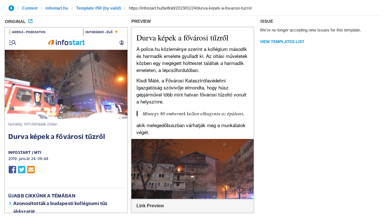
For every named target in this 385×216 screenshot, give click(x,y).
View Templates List (282, 41)
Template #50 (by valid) (98, 8)
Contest (29, 8)
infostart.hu (56, 8)
